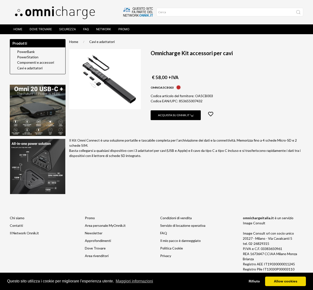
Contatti (16, 225)
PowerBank (26, 52)
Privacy (165, 256)
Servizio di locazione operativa (182, 225)
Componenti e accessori (35, 62)
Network (103, 29)
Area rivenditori (97, 256)
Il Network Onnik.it (24, 233)
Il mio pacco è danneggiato (180, 240)
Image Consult (254, 223)
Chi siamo (17, 218)
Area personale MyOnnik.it (105, 225)
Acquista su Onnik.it (174, 115)
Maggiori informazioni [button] (134, 281)
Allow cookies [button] (285, 281)
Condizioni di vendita (176, 218)
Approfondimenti (98, 240)
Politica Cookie (171, 248)
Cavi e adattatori (102, 42)
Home (17, 29)
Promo (123, 29)
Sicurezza (67, 29)
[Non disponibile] (178, 87)
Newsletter (93, 233)
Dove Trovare (41, 29)
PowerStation (27, 57)
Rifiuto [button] (254, 281)
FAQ (86, 29)
